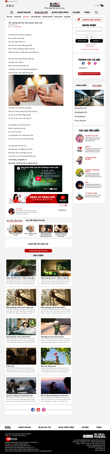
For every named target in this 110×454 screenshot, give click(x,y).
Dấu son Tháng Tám (48, 366)
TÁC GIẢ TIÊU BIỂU (89, 130)
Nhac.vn (102, 450)
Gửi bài (97, 5)
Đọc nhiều (97, 85)
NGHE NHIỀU (81, 85)
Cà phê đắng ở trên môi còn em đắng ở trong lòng (61, 235)
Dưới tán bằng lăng (80, 116)
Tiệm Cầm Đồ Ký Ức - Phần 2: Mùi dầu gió (21, 278)
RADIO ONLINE (24, 12)
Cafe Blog (17, 16)
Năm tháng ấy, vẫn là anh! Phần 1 (18, 337)
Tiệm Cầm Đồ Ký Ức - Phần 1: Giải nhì (55, 278)
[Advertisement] (38, 418)
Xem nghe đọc (36, 16)
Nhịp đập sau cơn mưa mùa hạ (52, 337)
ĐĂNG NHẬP (82, 41)
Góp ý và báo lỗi (100, 448)
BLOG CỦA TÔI (41, 12)
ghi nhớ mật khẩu (90, 44)
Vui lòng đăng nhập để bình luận (38, 250)
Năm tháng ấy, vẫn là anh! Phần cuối (19, 307)
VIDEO (87, 12)
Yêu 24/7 (9, 16)
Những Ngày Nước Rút (81, 112)
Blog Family (58, 16)
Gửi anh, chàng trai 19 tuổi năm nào (19, 396)
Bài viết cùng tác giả (35, 220)
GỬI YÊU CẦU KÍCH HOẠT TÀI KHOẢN (89, 49)
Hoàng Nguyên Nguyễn (90, 158)
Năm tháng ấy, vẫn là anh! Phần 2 (53, 307)
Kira (86, 182)
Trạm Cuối (10, 366)
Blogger (67, 16)
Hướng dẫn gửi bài (91, 19)
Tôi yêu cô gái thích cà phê (16, 234)
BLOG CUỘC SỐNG (60, 12)
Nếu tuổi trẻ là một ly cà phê (31, 234)
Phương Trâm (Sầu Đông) (92, 170)
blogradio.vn (62, 210)
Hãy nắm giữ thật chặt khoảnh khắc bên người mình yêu (46, 235)
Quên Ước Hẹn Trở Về (81, 108)
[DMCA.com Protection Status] (88, 436)
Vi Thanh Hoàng (91, 193)
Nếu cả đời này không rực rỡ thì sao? (55, 396)
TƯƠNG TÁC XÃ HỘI (89, 59)
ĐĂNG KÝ (96, 41)
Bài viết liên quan (15, 220)
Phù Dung (18, 26)
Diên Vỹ (88, 147)
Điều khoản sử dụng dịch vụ (97, 447)
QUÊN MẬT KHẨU (90, 46)
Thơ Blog (26, 16)
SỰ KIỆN (76, 12)
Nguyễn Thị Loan (91, 136)
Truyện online (47, 16)
